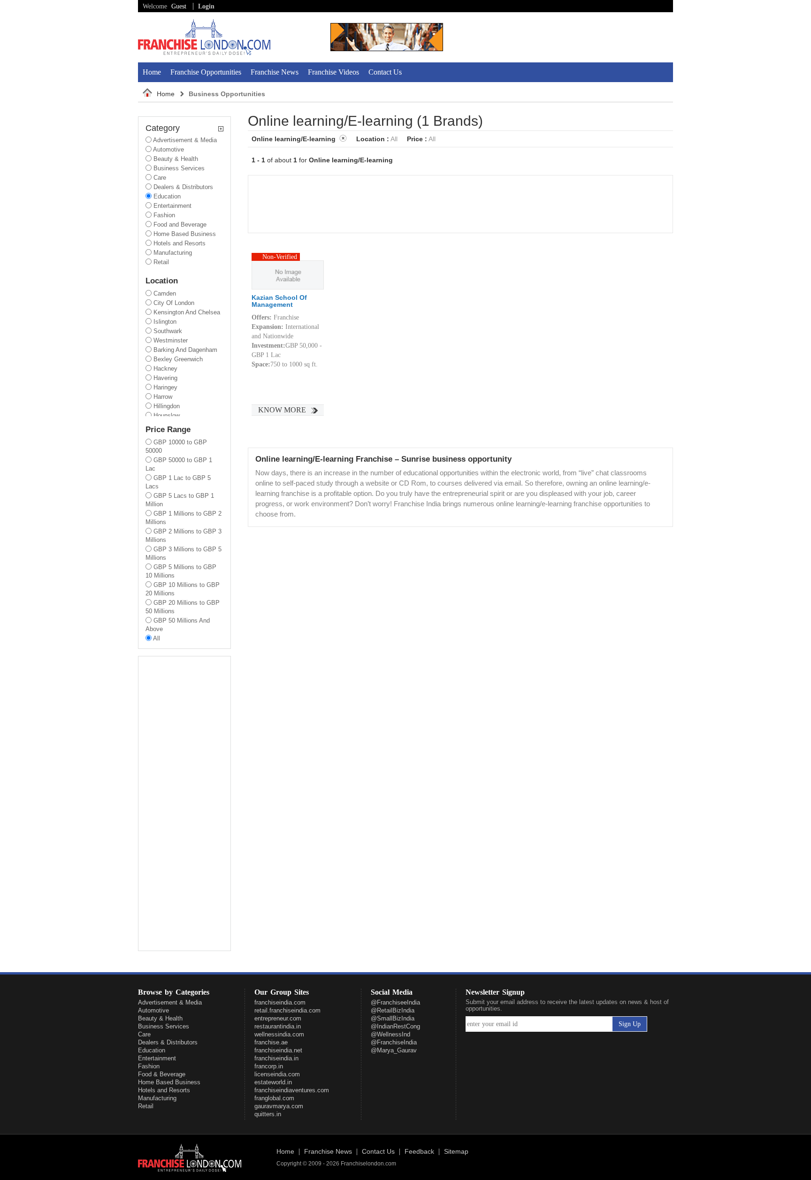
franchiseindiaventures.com (291, 1090)
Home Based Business (169, 1082)
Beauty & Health (160, 1018)
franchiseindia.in (276, 1058)
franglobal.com (274, 1098)
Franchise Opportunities (205, 72)
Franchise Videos (333, 72)
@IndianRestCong (395, 1026)
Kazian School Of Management (279, 301)
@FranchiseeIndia (395, 1002)
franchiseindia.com (280, 1002)
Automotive (153, 1010)
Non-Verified (279, 256)
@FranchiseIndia (394, 1042)
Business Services (163, 1026)
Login (206, 6)
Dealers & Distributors (168, 1042)
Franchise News (274, 72)
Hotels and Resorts (164, 1090)
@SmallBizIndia (392, 1018)
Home (152, 72)
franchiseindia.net (278, 1050)
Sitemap (456, 1152)
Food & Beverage (161, 1074)
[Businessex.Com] (386, 49)
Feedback (419, 1152)
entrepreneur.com (277, 1018)
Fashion (149, 1066)
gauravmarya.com (278, 1106)
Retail (145, 1106)
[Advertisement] (563, 37)
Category (162, 128)
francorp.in (268, 1066)
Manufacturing (157, 1098)
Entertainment (157, 1058)
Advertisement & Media (170, 1002)
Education (151, 1050)
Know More (282, 410)
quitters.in (267, 1114)
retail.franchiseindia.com (287, 1010)
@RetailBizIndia (392, 1010)
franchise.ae (271, 1042)
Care (144, 1034)
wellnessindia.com (279, 1034)
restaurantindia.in (277, 1026)
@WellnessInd (390, 1034)
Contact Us (385, 72)
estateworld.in (273, 1082)
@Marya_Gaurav (394, 1050)
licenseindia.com (277, 1074)
